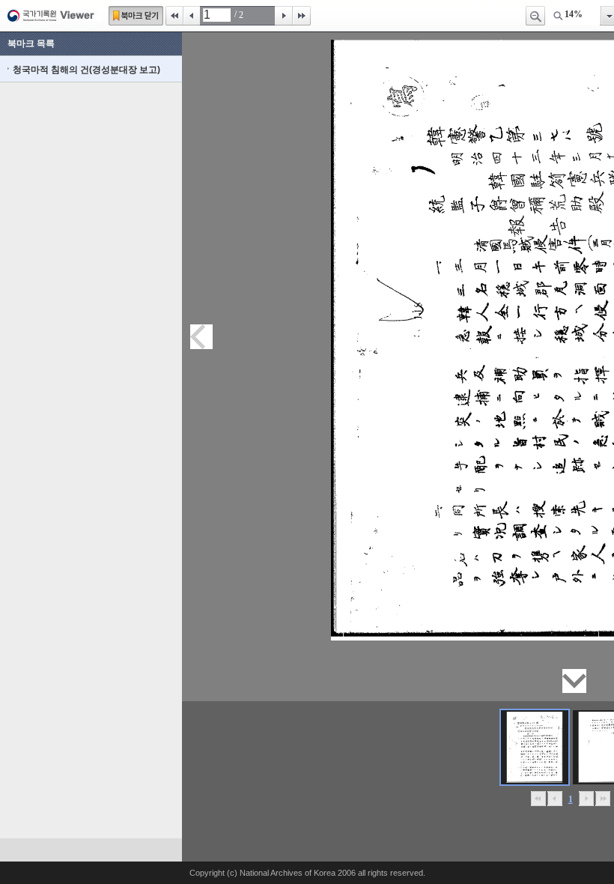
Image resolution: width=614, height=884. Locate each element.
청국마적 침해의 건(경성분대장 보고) (86, 69)
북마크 (136, 15)
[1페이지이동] (534, 747)
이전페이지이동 (201, 336)
